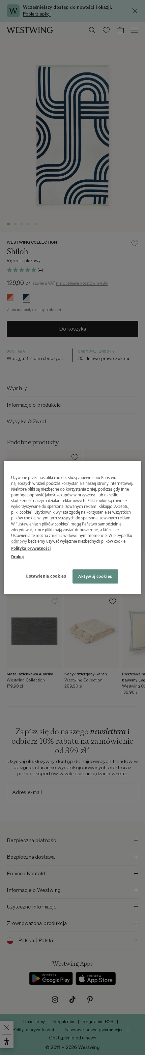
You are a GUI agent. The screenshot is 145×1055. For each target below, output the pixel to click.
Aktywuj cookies (95, 576)
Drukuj (17, 556)
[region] (73, 527)
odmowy (19, 540)
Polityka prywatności (31, 548)
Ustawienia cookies (46, 575)
